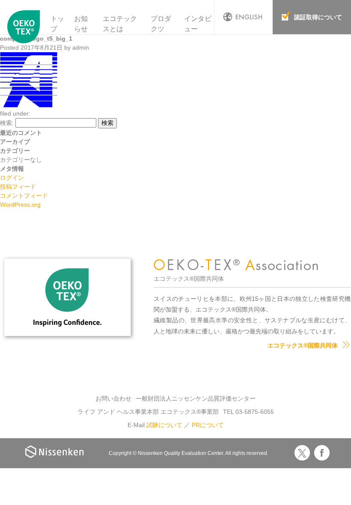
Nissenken (54, 451)
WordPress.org (20, 204)
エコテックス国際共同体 (23, 29)
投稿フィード (18, 186)
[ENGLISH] (243, 17)
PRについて (208, 425)
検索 (107, 122)
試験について (164, 425)
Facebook (322, 452)
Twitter (302, 452)
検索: (7, 122)
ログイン (12, 177)
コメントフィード (24, 195)
